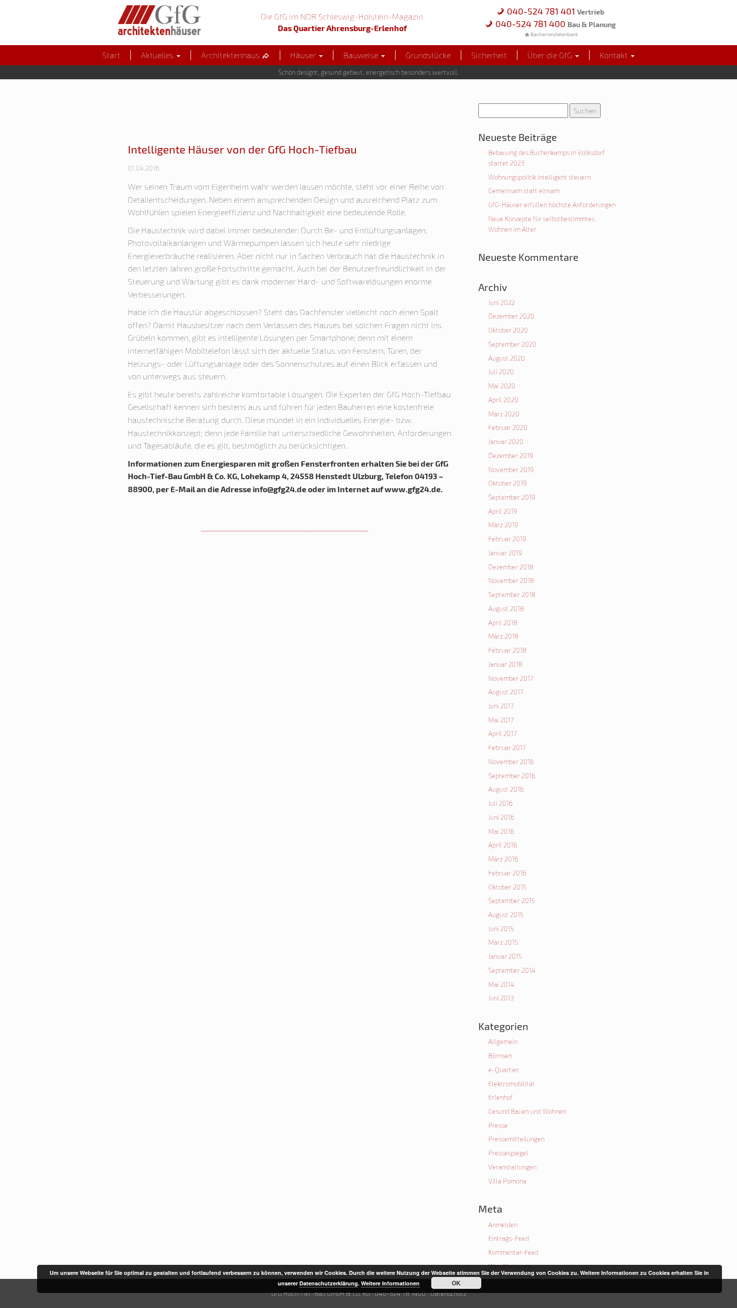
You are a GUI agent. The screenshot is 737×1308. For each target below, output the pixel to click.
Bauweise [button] (361, 55)
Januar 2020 (505, 442)
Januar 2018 (505, 664)
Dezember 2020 (511, 316)
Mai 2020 (501, 386)
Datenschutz (448, 1293)
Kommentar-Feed (513, 1252)
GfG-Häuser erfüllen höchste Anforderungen (552, 205)
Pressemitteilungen (516, 1139)
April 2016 (502, 845)
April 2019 (502, 511)
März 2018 (503, 636)
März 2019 (503, 525)
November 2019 (510, 470)
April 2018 (502, 623)
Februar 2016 (507, 873)
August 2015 (505, 915)
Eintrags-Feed (508, 1238)
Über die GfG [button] (550, 55)
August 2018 (506, 609)
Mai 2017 (501, 720)
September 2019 (511, 497)
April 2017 (502, 734)
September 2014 (511, 970)
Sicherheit (489, 55)
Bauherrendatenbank (553, 34)
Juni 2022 (501, 303)
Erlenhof (500, 1097)
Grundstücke (428, 55)
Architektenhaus (231, 55)
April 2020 (503, 400)
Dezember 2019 (510, 456)
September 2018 (511, 595)
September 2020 (512, 344)
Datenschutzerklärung (328, 1283)
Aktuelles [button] (158, 55)
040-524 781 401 (554, 11)
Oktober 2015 (507, 887)
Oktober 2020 (508, 330)
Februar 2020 (507, 427)
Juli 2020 (501, 372)
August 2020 (506, 358)
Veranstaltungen (512, 1167)
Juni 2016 (501, 817)
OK (456, 1282)
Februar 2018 (507, 650)
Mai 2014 (501, 984)
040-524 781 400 (554, 23)
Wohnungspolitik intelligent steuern (539, 177)
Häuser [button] (304, 55)
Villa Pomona (507, 1181)
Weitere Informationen (390, 1283)
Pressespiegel (508, 1153)
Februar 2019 (507, 539)
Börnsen (500, 1056)
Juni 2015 (501, 929)
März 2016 (503, 859)
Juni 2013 (501, 998)
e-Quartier (503, 1070)
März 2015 (503, 942)
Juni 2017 (501, 706)
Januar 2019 (505, 553)
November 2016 (510, 762)
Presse (498, 1125)
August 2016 (505, 789)
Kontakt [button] (615, 55)
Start (111, 55)
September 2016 (511, 776)
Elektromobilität (511, 1084)
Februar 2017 (507, 748)
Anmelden (502, 1225)
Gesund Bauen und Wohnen (527, 1111)
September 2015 (511, 901)
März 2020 (503, 414)
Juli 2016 (500, 803)
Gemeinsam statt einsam (524, 191)
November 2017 (510, 678)
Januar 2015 (505, 956)
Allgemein (502, 1042)
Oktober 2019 (507, 483)
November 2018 (511, 580)
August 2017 (505, 692)
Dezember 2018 (510, 567)
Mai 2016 (501, 831)
